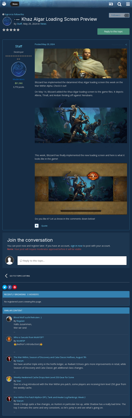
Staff (19, 23)
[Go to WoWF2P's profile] (9, 339)
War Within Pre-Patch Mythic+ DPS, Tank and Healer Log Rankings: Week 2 (49, 397)
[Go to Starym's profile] (9, 359)
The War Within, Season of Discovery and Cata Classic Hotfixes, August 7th (50, 357)
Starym (20, 360)
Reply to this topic (113, 31)
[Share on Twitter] (4, 287)
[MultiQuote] (36, 226)
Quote (44, 225)
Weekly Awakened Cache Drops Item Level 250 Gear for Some (44, 377)
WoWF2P (21, 340)
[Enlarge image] (81, 63)
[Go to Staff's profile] (7, 21)
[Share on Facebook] (9, 287)
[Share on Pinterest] (14, 287)
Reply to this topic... (33, 260)
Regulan (21, 320)
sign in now (76, 245)
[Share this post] (126, 44)
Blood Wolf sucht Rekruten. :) (28, 317)
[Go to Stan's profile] (9, 379)
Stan (19, 380)
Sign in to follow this (14, 14)
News (43, 23)
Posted (45, 44)
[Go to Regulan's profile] (9, 319)
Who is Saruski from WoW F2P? (29, 337)
